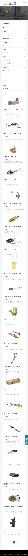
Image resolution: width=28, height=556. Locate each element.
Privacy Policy (17, 554)
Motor (4, 49)
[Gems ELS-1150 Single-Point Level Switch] (14, 475)
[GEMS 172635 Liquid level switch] (14, 311)
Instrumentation (6, 35)
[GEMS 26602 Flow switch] (14, 148)
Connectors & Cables (7, 63)
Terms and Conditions (7, 554)
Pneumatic (5, 45)
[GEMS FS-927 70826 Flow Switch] (14, 381)
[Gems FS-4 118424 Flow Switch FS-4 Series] (14, 521)
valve (4, 74)
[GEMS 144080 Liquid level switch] (14, 265)
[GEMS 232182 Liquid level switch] (14, 218)
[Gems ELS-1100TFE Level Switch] (14, 451)
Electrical (5, 27)
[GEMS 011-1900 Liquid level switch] (14, 241)
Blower (4, 85)
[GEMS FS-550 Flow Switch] (14, 428)
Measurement (6, 38)
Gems (7, 463)
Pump (4, 78)
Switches (5, 53)
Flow (4, 81)
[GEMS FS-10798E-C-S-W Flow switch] (14, 101)
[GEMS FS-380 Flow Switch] (14, 335)
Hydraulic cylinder (7, 42)
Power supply (6, 71)
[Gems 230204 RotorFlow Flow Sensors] (14, 498)
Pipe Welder (5, 88)
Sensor (4, 31)
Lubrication (5, 67)
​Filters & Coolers (6, 60)
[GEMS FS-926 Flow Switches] (14, 405)
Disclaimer (23, 554)
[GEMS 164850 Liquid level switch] (14, 288)
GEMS (7, 113)
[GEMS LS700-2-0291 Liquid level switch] (14, 358)
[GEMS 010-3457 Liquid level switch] (14, 171)
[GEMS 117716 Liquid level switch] (14, 195)
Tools (4, 56)
